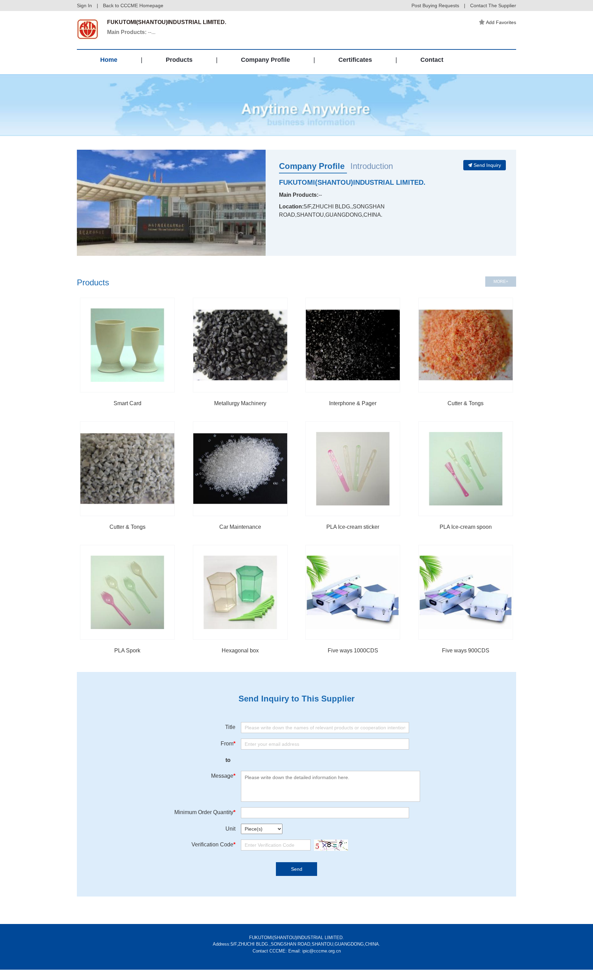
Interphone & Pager (352, 403)
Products (179, 59)
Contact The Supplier (493, 5)
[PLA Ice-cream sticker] (352, 468)
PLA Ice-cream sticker (352, 527)
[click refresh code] (329, 845)
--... (131, 32)
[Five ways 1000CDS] (352, 592)
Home (108, 59)
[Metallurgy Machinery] (240, 345)
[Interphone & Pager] (352, 345)
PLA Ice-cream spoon (466, 527)
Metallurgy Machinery (240, 403)
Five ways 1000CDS (353, 650)
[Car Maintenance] (240, 468)
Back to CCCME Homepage (133, 5)
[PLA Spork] (127, 592)
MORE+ (500, 281)
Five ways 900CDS (465, 650)
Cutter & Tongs (465, 403)
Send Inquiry (487, 165)
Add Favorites (501, 22)
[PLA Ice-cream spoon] (465, 468)
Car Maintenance (240, 527)
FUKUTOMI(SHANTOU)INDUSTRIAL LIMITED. (352, 182)
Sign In (84, 5)
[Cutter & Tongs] (465, 345)
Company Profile (265, 59)
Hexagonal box (240, 650)
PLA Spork (127, 650)
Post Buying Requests (435, 5)
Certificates (355, 59)
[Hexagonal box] (240, 592)
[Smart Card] (127, 345)
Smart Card (127, 403)
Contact (431, 59)
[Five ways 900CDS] (465, 592)
